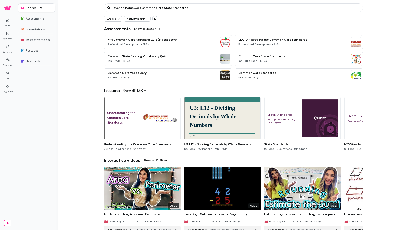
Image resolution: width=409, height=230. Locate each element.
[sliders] (154, 18)
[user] (7, 223)
